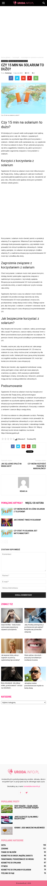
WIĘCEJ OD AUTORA (34, 503)
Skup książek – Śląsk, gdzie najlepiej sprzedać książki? (26, 807)
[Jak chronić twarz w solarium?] (7, 522)
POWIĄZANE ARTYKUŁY (12, 503)
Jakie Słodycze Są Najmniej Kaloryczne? (26, 818)
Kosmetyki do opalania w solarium (18, 61)
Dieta (3, 845)
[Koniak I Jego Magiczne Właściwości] (7, 831)
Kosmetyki (4, 61)
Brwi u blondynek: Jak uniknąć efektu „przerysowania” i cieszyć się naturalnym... (11, 685)
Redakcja (8, 73)
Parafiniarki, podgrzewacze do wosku (17, 859)
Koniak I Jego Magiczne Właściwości (29, 828)
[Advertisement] (23, 30)
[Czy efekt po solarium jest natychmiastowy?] (7, 533)
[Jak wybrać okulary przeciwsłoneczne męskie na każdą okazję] (35, 674)
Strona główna (5, 57)
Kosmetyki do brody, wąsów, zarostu (17, 856)
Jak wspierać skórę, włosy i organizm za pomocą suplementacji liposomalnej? (10, 657)
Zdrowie (4, 849)
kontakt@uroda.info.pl (32, 786)
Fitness (4, 866)
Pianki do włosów (8, 852)
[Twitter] (26, 792)
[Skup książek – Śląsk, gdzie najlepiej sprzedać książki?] (7, 809)
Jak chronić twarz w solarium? (27, 520)
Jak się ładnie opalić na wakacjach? (11, 465)
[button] (44, 3)
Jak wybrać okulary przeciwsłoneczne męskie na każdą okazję (33, 685)
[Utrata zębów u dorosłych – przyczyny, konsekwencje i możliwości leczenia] (35, 646)
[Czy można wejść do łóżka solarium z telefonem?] (7, 511)
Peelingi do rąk (7, 873)
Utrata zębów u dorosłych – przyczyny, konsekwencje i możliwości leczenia (33, 657)
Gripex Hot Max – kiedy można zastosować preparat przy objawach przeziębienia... (10, 627)
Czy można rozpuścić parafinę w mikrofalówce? (37, 466)
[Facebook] (20, 792)
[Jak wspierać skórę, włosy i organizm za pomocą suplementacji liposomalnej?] (12, 646)
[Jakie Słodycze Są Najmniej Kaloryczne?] (7, 820)
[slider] (8, 439)
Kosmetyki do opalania (11, 863)
